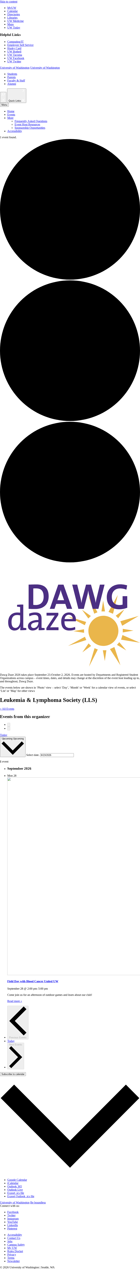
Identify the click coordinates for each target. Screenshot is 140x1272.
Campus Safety (16, 1244)
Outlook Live (15, 1189)
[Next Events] (8, 728)
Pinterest (12, 1228)
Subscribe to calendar (12, 1074)
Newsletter (13, 1261)
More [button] (10, 117)
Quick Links (15, 101)
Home (10, 111)
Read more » (14, 1001)
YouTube (12, 1221)
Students (12, 73)
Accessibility (14, 131)
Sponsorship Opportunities (30, 127)
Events (11, 114)
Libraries (12, 17)
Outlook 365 (14, 1186)
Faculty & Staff (16, 80)
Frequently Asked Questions (31, 121)
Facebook (13, 1212)
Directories (13, 14)
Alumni (11, 83)
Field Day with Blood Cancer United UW (32, 981)
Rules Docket (15, 1251)
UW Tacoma (14, 54)
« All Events (7, 708)
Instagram (13, 1218)
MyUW (11, 7)
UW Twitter (14, 61)
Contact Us (13, 1238)
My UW (12, 1247)
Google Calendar (17, 1179)
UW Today (13, 27)
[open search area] (3, 97)
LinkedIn (12, 1225)
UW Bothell (14, 51)
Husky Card (14, 48)
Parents (11, 77)
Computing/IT (15, 41)
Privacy (11, 1254)
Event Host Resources (27, 124)
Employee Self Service (20, 45)
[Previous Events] (8, 725)
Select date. (33, 754)
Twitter (11, 1215)
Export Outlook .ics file (20, 1196)
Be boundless (38, 1202)
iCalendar (12, 1183)
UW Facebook (15, 58)
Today (3, 735)
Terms (10, 1257)
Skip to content (8, 1)
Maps (10, 24)
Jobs (9, 1241)
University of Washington (15, 67)
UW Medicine (15, 21)
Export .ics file (15, 1193)
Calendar (12, 11)
